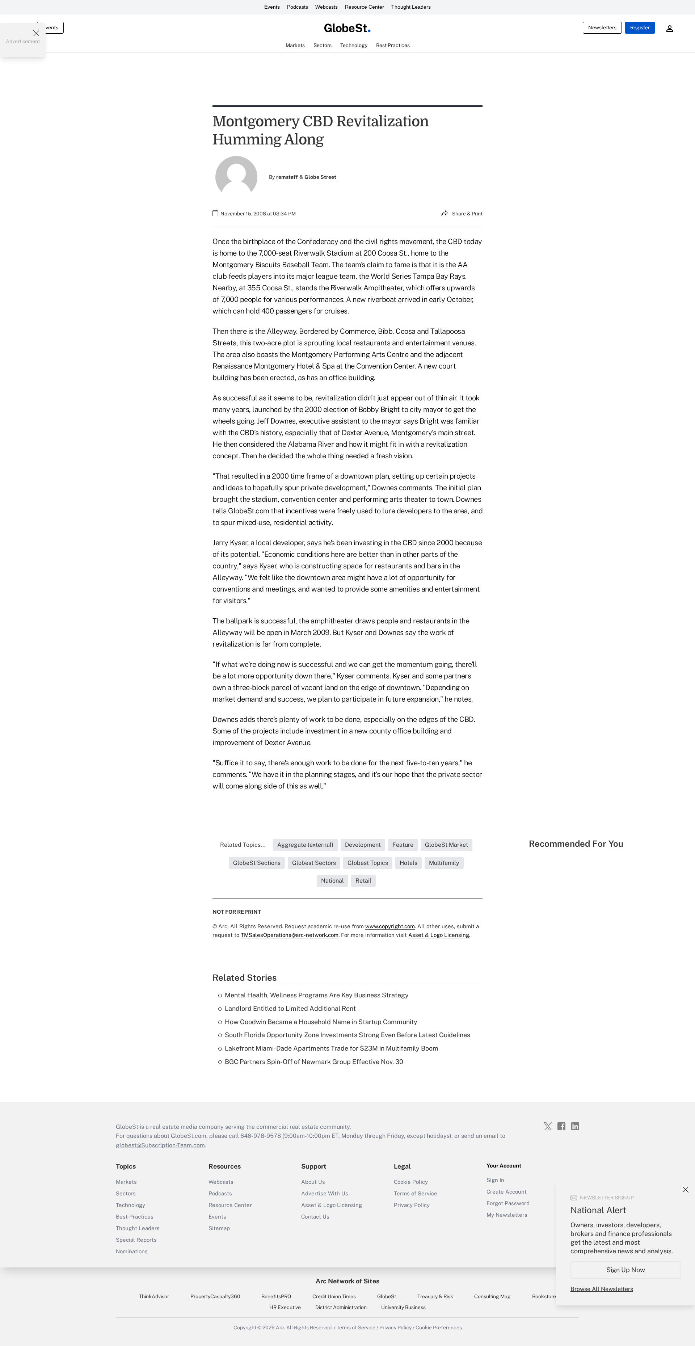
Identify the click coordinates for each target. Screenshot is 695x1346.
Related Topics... (243, 844)
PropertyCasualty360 (215, 1296)
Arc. (280, 1327)
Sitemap (219, 1228)
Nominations (132, 1251)
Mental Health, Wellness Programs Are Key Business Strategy (317, 995)
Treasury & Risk (435, 1296)
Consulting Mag (492, 1296)
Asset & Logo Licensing (331, 1205)
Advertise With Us (324, 1193)
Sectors (126, 1193)
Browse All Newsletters (601, 1289)
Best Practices (134, 1216)
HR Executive (285, 1307)
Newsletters (602, 27)
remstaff (287, 177)
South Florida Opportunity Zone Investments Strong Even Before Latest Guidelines (347, 1035)
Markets (126, 1182)
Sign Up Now (625, 1270)
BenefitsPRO (276, 1296)
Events (272, 7)
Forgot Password (508, 1203)
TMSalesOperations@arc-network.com (289, 935)
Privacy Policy (412, 1205)
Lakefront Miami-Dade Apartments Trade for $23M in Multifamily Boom (331, 1048)
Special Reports (136, 1240)
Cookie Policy (411, 1182)
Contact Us (315, 1216)
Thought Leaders (411, 7)
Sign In (495, 1180)
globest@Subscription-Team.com (160, 1145)
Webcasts (326, 7)
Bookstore (544, 1296)
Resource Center (364, 7)
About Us (313, 1182)
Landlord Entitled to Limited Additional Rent (290, 1008)
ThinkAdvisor (154, 1296)
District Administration (341, 1307)
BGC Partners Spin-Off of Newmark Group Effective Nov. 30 (314, 1061)
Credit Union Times (334, 1296)
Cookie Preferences (439, 1327)
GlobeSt (386, 1296)
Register (640, 27)
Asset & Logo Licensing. (439, 935)
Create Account (506, 1192)
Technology (130, 1205)
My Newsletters (506, 1215)
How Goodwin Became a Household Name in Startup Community (321, 1022)
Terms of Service (415, 1193)
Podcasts (297, 7)
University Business (403, 1307)
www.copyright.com (390, 926)
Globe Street (320, 177)
